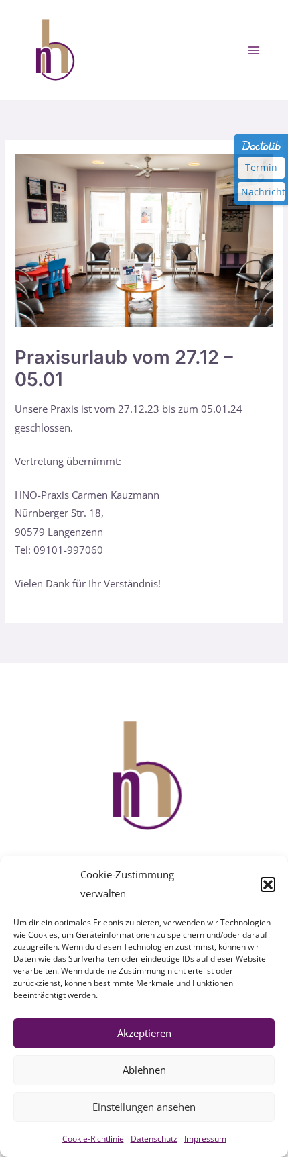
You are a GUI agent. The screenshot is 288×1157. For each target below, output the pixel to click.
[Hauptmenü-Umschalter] (254, 50)
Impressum (205, 1138)
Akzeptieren (144, 1033)
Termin (261, 167)
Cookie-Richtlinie (93, 1138)
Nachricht (263, 191)
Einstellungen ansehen (144, 1106)
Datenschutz (154, 1138)
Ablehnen (144, 1069)
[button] (268, 884)
